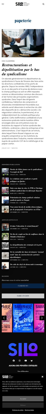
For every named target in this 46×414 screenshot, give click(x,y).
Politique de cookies (17, 410)
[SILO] (23, 4)
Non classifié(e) (8, 61)
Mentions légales (29, 410)
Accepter (23, 399)
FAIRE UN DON (23, 296)
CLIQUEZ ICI (23, 286)
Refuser (23, 405)
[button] (42, 377)
